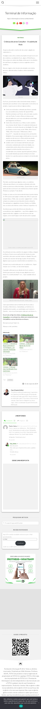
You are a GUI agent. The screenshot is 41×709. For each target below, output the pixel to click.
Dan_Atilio (13, 443)
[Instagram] (27, 23)
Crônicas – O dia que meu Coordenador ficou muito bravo (10, 369)
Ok (21, 706)
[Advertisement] (20, 609)
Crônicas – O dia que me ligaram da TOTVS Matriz (27, 345)
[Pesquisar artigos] (2, 2)
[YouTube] (20, 23)
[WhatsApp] (23, 23)
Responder (12, 440)
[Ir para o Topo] (20, 664)
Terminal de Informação (20, 13)
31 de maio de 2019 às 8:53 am (28, 426)
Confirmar (20, 543)
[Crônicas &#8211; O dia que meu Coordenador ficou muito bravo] (10, 362)
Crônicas (10, 379)
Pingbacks (23, 420)
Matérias (20, 37)
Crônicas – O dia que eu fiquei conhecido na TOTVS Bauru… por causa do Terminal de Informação (10, 347)
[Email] (14, 23)
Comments (10, 420)
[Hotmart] (17, 23)
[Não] (39, 703)
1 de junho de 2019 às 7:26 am (27, 443)
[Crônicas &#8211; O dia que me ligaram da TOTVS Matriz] (27, 338)
